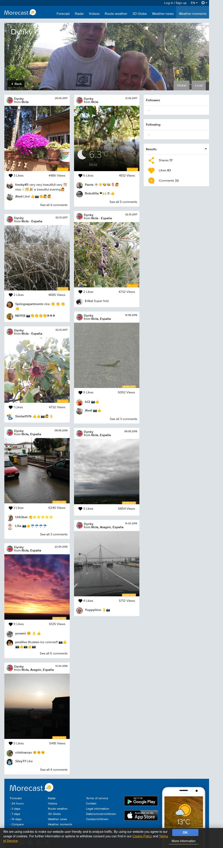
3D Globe (139, 14)
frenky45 (22, 184)
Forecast (63, 14)
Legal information (97, 808)
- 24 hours (17, 803)
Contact (91, 803)
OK (185, 832)
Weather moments (192, 14)
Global (181, 85)
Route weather (116, 14)
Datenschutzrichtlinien (101, 814)
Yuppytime (93, 610)
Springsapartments (29, 304)
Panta (89, 184)
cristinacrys (23, 752)
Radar (79, 14)
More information (184, 840)
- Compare (17, 824)
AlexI (18, 196)
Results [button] (151, 149)
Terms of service (97, 798)
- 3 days (15, 808)
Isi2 (87, 401)
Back (18, 84)
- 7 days (15, 814)
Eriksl (89, 301)
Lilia (18, 526)
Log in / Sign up (175, 3)
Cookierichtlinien (97, 819)
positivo (21, 642)
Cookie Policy (142, 836)
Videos (94, 14)
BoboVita (92, 193)
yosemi (20, 633)
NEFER (20, 315)
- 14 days (16, 819)
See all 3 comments (54, 534)
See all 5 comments (54, 653)
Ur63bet (21, 517)
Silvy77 (20, 761)
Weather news (163, 14)
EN (193, 3)
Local (199, 85)
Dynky (19, 98)
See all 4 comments (54, 205)
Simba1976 (23, 416)
